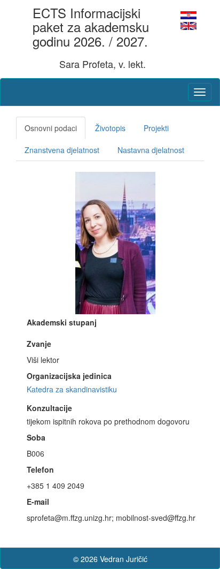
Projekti (156, 128)
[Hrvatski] (188, 14)
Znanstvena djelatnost (62, 150)
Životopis (110, 128)
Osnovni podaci (51, 128)
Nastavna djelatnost (150, 150)
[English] (188, 24)
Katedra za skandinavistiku (72, 389)
